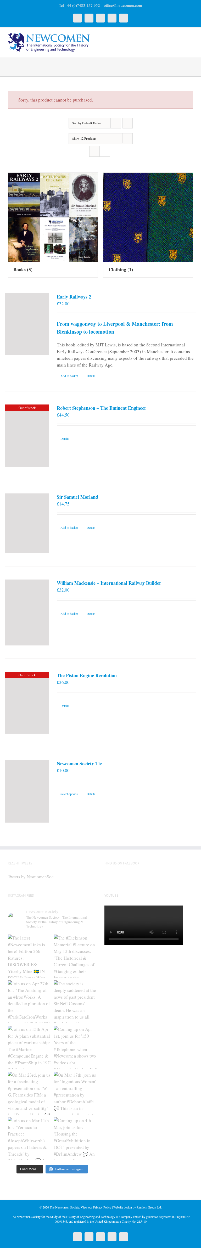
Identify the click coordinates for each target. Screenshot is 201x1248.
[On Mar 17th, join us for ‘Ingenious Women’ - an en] (75, 1093)
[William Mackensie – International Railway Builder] (27, 612)
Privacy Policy (102, 1207)
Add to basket (69, 376)
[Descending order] (127, 123)
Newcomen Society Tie (79, 763)
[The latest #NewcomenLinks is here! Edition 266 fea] (29, 956)
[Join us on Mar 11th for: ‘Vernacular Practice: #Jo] (29, 1138)
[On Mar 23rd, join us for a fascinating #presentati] (29, 1093)
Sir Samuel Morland (77, 496)
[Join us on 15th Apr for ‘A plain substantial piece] (29, 1047)
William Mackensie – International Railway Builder (109, 583)
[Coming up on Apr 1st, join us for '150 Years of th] (75, 1047)
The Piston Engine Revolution (87, 675)
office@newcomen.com (123, 5)
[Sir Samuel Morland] (27, 523)
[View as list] (105, 151)
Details (91, 376)
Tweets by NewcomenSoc (31, 877)
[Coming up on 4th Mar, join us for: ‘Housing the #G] (75, 1138)
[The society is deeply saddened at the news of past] (75, 1002)
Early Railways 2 (74, 296)
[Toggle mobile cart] (182, 35)
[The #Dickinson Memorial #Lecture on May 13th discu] (75, 956)
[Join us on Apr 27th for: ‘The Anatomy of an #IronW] (29, 1002)
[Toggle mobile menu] (191, 35)
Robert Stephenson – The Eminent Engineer (101, 407)
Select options (69, 794)
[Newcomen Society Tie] (27, 791)
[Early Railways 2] (27, 324)
